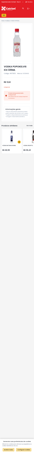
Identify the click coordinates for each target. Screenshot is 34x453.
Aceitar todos (8, 450)
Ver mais (29, 126)
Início (3, 21)
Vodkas (7, 21)
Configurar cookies (23, 450)
